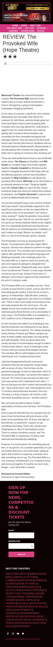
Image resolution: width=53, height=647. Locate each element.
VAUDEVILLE (27, 623)
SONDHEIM (29, 613)
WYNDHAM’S (23, 626)
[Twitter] (23, 633)
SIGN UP (21, 554)
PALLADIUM (36, 593)
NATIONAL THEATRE (24, 597)
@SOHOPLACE (14, 613)
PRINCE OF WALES (36, 606)
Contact (36, 639)
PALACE (33, 600)
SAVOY (9, 610)
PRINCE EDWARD (15, 606)
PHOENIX (11, 603)
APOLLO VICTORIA (26, 577)
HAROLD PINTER (32, 590)
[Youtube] (18, 633)
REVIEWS (41, 28)
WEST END (35, 25)
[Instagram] (13, 633)
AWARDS (13, 31)
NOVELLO (22, 600)
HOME (15, 25)
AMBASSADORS (37, 574)
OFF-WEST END (14, 28)
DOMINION (39, 580)
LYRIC (9, 597)
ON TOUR (29, 28)
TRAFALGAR (12, 623)
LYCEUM (24, 593)
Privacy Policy (24, 639)
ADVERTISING (28, 31)
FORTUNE (11, 587)
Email (11, 530)
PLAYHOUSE (38, 603)
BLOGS (41, 31)
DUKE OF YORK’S (27, 583)
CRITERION (27, 580)
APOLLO (11, 577)
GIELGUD (35, 587)
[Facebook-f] (8, 633)
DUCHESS (11, 583)
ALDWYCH (22, 574)
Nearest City (14, 541)
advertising (11, 639)
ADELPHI (10, 574)
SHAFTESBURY (23, 610)
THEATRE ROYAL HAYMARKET (29, 620)
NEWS (24, 25)
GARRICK (23, 587)
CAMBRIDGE (12, 580)
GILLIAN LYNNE (14, 590)
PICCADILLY (23, 603)
